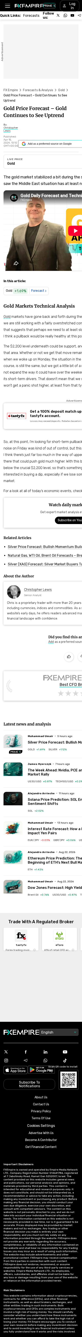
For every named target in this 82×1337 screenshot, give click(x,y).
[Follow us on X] (58, 15)
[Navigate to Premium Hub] (16, 752)
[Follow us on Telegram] (79, 15)
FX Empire (10, 90)
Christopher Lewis (38, 590)
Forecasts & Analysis (38, 90)
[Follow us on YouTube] (72, 15)
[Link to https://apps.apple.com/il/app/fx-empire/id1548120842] (15, 1070)
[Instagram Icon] (11, 1060)
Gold (61, 90)
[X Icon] (11, 1051)
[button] (7, 5)
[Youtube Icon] (70, 1051)
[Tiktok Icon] (70, 1060)
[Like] (68, 657)
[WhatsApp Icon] (51, 1060)
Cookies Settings (41, 1126)
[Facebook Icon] (31, 1051)
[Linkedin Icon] (51, 1051)
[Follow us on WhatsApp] (65, 15)
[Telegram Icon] (31, 1060)
